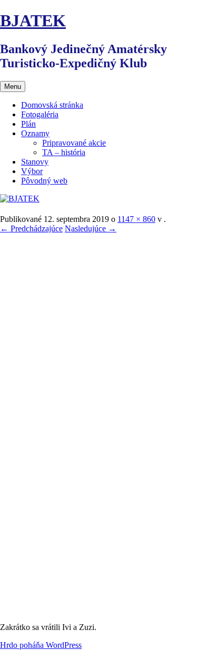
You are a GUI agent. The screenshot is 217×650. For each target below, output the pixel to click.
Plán (28, 123)
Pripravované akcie (74, 142)
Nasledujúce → (90, 228)
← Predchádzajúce (31, 228)
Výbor (32, 171)
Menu (12, 86)
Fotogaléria (39, 114)
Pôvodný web (44, 180)
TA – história (63, 152)
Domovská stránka (52, 104)
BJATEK (33, 20)
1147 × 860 (136, 219)
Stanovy (34, 161)
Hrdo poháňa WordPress (41, 645)
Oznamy (35, 133)
